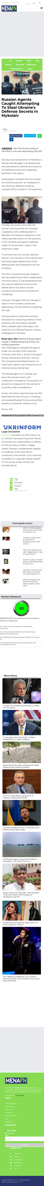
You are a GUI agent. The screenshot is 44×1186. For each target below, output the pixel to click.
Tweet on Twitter (30, 135)
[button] (33, 3)
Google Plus (18, 1160)
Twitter (16, 1157)
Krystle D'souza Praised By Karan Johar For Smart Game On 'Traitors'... (20, 924)
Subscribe (24, 1145)
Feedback (8, 1122)
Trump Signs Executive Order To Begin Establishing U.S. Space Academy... (19, 738)
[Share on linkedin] (11, 139)
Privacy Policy (10, 1107)
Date (5, 129)
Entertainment (13, 69)
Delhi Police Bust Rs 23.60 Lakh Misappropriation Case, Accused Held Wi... (33, 552)
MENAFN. (16, 1180)
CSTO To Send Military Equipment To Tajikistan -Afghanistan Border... (18, 797)
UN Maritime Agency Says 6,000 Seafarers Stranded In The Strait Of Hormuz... (20, 860)
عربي (28, 3)
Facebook (17, 1153)
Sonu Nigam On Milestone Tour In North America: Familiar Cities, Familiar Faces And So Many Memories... (21, 979)
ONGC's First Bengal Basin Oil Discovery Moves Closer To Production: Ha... (32, 530)
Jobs (6, 1119)
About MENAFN (11, 1116)
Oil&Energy (33, 65)
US (8, 61)
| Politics (8, 65)
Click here (19, 1095)
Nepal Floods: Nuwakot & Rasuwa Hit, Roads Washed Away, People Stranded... (21, 766)
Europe (19, 61)
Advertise (8, 1113)
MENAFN (7, 148)
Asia (37, 61)
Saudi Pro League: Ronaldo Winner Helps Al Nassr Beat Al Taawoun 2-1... (33, 562)
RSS (15, 1169)
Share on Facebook (15, 135)
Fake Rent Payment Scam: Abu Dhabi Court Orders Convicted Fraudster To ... (32, 572)
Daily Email (18, 1163)
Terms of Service (11, 1103)
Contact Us (9, 1110)
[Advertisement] (22, 34)
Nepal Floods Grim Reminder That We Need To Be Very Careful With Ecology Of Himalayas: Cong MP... (21, 895)
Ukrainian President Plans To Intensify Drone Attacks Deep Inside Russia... (21, 829)
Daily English (11, 1131)
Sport (28, 69)
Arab (28, 61)
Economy (20, 65)
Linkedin (17, 1166)
